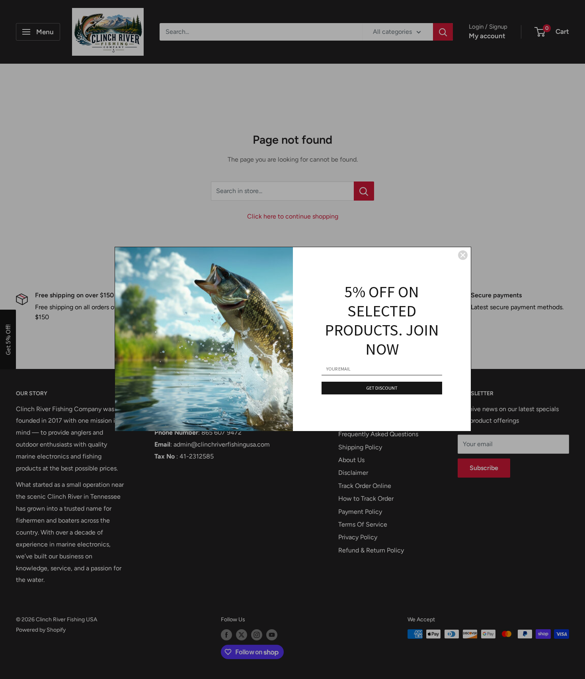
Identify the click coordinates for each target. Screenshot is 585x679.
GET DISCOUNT (382, 388)
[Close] (463, 255)
